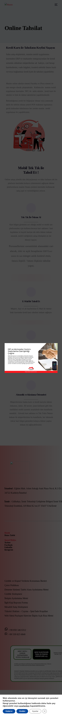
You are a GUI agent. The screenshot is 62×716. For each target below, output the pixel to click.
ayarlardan (24, 706)
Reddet (22, 711)
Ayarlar (35, 711)
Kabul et (9, 711)
